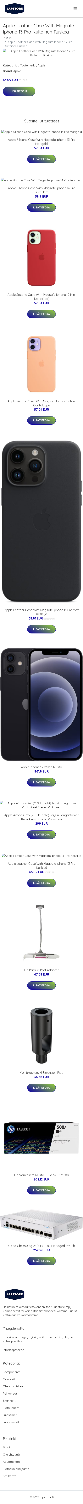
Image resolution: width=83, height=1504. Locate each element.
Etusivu (7, 38)
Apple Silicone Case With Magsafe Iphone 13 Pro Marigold (41, 142)
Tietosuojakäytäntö (16, 1469)
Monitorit (9, 1379)
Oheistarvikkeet (13, 1386)
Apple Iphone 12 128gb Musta (41, 767)
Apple (41, 65)
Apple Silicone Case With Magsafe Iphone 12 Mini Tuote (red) (41, 297)
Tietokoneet (11, 1408)
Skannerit (9, 1400)
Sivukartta (9, 1476)
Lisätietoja (19, 91)
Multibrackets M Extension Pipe (41, 1073)
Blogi (6, 1447)
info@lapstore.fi (14, 1350)
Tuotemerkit (28, 65)
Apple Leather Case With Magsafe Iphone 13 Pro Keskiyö (41, 866)
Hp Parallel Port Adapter (41, 970)
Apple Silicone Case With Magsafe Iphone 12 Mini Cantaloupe (41, 403)
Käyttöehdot (11, 1462)
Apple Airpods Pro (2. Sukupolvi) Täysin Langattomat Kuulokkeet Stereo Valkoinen (41, 817)
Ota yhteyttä (11, 1454)
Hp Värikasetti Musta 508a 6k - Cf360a (41, 1175)
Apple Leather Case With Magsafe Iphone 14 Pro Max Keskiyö (41, 612)
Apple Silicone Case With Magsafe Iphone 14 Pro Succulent (41, 190)
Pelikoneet (10, 1393)
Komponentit (11, 1372)
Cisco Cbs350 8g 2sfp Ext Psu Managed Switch (41, 1246)
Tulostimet (10, 1415)
